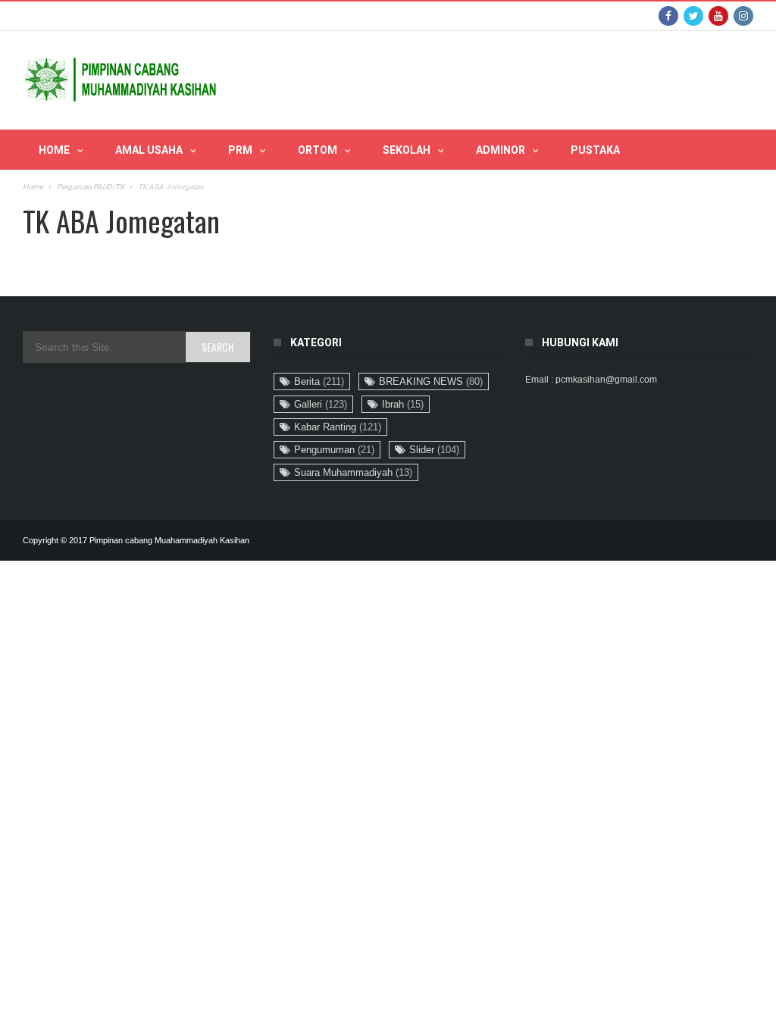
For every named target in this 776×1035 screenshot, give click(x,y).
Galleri (320, 404)
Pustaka (595, 150)
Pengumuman (334, 449)
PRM (240, 150)
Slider (434, 449)
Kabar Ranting (337, 427)
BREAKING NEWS (431, 381)
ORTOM (317, 150)
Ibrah (403, 404)
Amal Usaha (149, 150)
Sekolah (406, 150)
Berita (319, 381)
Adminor (500, 150)
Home (54, 150)
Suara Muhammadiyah (353, 472)
